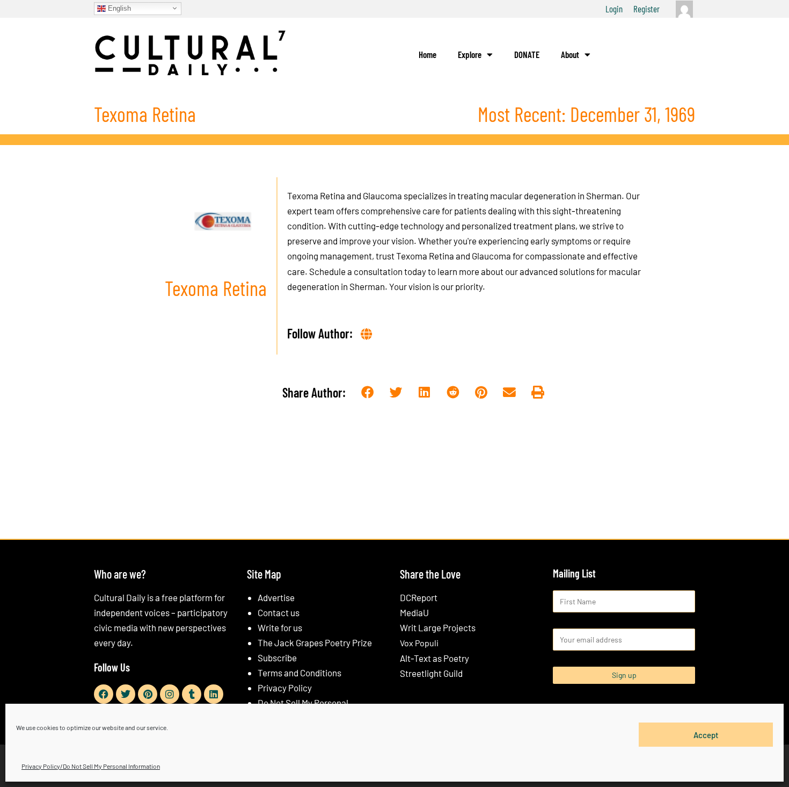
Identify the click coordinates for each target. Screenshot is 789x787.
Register (646, 8)
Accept (706, 734)
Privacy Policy (285, 687)
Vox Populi (419, 643)
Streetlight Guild (431, 673)
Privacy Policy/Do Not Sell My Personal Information (90, 766)
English (118, 8)
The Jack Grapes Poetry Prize (315, 642)
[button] (367, 393)
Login (614, 8)
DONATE (526, 54)
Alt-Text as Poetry (434, 658)
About (570, 54)
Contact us (278, 612)
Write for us (280, 627)
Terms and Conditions (299, 672)
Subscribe (277, 657)
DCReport (418, 597)
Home (427, 54)
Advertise (276, 597)
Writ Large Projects (438, 627)
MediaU (414, 612)
